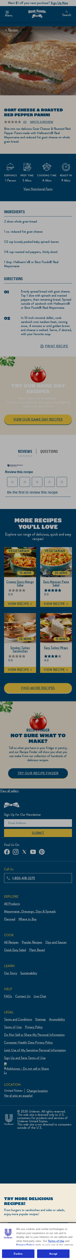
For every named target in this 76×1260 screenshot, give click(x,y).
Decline (18, 1254)
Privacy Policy (25, 1244)
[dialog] (38, 1222)
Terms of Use (56, 1241)
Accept (53, 1254)
